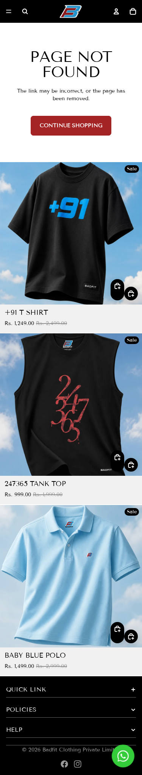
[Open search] (25, 11)
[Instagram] (77, 764)
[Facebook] (64, 764)
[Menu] (8, 11)
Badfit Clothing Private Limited (81, 750)
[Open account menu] (116, 11)
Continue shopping (71, 125)
